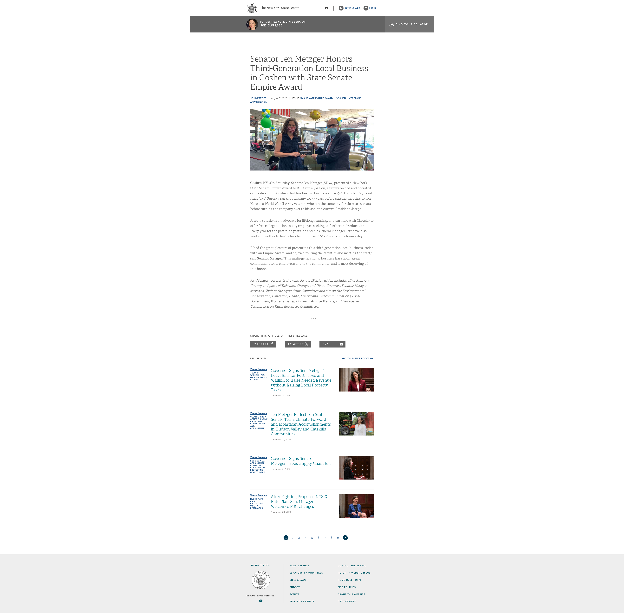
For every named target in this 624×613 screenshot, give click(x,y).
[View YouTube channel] (326, 8)
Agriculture (257, 428)
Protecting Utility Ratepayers (256, 506)
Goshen (341, 98)
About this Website (351, 594)
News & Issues (299, 566)
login (372, 8)
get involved (352, 8)
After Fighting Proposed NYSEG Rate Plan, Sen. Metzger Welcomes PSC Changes (300, 501)
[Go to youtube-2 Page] (261, 600)
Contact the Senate (352, 566)
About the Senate (302, 601)
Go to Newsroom (355, 358)
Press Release (258, 369)
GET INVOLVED (347, 601)
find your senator (412, 24)
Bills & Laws (298, 580)
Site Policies (347, 587)
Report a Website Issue (354, 573)
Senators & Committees (306, 573)
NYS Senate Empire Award (316, 98)
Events (294, 594)
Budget (295, 587)
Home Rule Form (349, 580)
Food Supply (257, 461)
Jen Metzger (271, 25)
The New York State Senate (279, 8)
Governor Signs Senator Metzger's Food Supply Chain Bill (301, 461)
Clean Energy (258, 417)
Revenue (255, 380)
